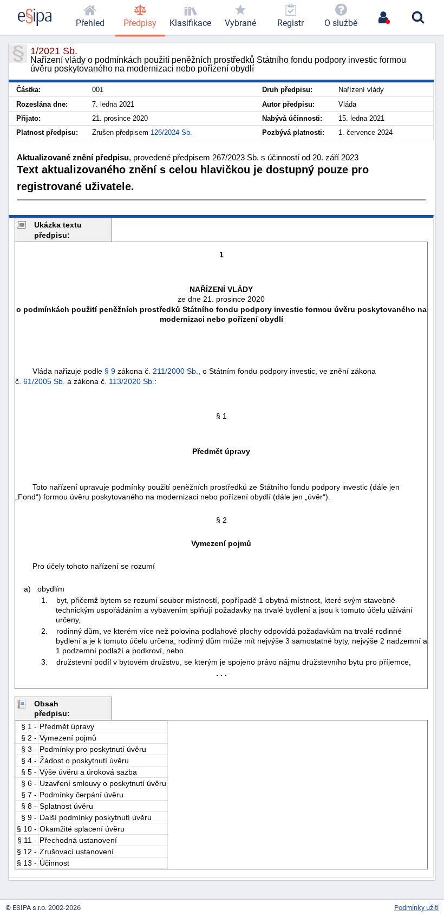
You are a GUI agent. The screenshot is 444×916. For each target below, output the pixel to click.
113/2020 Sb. (131, 381)
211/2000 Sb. (175, 371)
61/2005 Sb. (44, 381)
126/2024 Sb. (171, 132)
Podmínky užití (416, 908)
